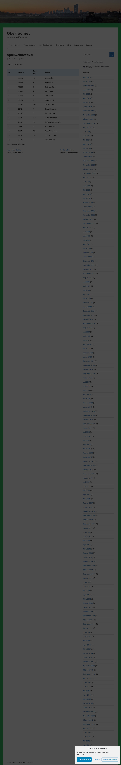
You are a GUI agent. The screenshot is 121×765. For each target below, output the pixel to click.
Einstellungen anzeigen (110, 759)
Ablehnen (97, 759)
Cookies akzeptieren (84, 759)
